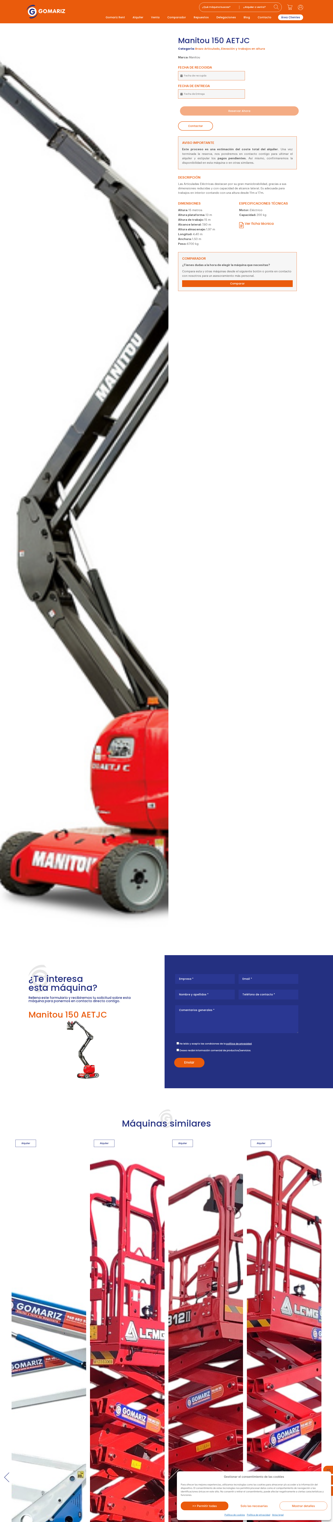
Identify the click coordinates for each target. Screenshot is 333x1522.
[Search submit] (277, 7)
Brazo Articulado (207, 49)
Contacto (264, 17)
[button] (7, 1477)
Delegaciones (226, 17)
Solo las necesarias (254, 1506)
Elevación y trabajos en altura (243, 49)
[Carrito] (290, 7)
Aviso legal (278, 1514)
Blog (247, 17)
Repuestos (201, 17)
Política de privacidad (258, 1514)
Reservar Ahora (239, 111)
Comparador (176, 17)
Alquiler (138, 17)
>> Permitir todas (204, 1506)
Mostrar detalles (303, 1506)
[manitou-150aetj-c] (84, 479)
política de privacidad (239, 1043)
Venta (155, 17)
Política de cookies (235, 1514)
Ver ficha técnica (259, 223)
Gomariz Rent (115, 17)
